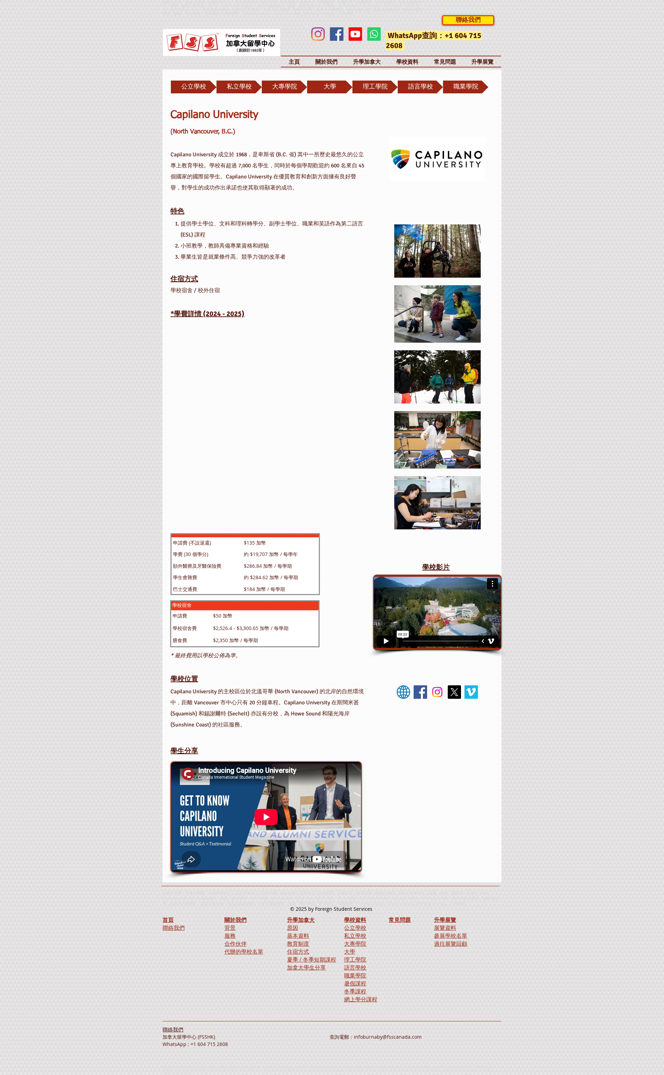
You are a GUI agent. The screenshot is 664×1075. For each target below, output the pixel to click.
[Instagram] (318, 34)
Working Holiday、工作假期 (328, 13)
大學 (349, 951)
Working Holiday (431, 903)
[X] (454, 692)
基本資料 (298, 935)
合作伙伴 (235, 943)
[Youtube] (355, 34)
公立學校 (355, 928)
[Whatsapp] (374, 34)
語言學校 (355, 967)
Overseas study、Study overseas (271, 13)
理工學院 (355, 959)
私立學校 (355, 935)
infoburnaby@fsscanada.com (388, 1037)
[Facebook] (336, 34)
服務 (230, 935)
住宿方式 (298, 951)
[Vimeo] (471, 692)
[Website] (403, 692)
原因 (292, 928)
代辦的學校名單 (243, 951)
